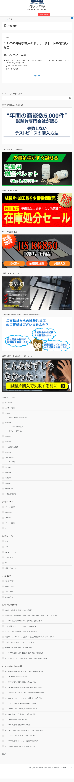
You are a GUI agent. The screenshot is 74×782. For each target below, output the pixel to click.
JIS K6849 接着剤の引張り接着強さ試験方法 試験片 (21, 682)
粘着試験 (8, 436)
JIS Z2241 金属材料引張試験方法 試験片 (17, 725)
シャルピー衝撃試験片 (16, 427)
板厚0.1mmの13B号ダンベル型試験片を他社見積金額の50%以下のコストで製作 (29, 637)
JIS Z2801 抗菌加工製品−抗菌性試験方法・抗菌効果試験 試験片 (24, 730)
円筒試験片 (8, 512)
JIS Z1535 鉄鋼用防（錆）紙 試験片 (16, 719)
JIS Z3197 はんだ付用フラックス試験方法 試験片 (20, 735)
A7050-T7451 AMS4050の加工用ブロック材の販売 (21, 631)
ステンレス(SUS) (10, 552)
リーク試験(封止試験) (11, 447)
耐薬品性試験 (9, 488)
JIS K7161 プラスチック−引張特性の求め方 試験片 (20, 703)
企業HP (4, 754)
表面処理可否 (9, 597)
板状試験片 (8, 517)
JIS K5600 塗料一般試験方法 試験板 (16, 676)
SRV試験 (12, 462)
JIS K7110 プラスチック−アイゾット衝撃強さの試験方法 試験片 (24, 692)
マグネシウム (9, 557)
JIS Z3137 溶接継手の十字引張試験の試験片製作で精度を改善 (24, 653)
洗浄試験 (8, 441)
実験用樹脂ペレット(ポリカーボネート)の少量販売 (20, 626)
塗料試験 (8, 467)
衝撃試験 (8, 423)
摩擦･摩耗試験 (9, 457)
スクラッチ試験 (10, 408)
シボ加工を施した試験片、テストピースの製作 (19, 642)
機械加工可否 (9, 586)
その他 (7, 528)
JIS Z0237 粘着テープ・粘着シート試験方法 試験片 (21, 714)
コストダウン (9, 591)
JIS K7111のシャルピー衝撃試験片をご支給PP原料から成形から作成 (26, 658)
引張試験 (8, 478)
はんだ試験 (8, 402)
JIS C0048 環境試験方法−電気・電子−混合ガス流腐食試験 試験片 (25, 671)
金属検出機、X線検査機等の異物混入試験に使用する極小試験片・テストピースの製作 (31, 615)
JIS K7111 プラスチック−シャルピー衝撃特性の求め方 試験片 (24, 698)
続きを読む (37, 76)
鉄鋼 (6, 541)
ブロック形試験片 (10, 523)
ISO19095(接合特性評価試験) (18, 417)
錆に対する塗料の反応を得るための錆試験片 (18, 610)
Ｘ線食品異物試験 (10, 494)
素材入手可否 (9, 581)
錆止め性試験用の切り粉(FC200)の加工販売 (18, 647)
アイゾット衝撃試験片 (16, 431)
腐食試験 (8, 483)
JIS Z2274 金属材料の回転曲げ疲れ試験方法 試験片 (21, 746)
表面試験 (8, 472)
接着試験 (8, 413)
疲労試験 (8, 452)
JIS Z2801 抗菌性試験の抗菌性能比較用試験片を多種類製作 (23, 621)
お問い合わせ (44, 14)
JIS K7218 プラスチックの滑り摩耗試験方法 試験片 (21, 709)
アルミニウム (9, 546)
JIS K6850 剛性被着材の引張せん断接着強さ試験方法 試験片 (23, 687)
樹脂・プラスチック (11, 568)
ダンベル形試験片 (10, 507)
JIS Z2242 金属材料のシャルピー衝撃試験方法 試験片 (21, 741)
